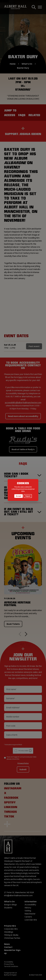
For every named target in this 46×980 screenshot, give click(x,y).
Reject (27, 496)
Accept (18, 496)
